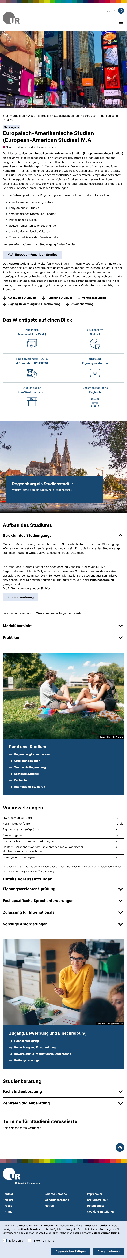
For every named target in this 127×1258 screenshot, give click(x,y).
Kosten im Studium (26, 773)
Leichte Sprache (56, 1194)
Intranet (8, 1211)
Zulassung (95, 358)
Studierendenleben (27, 760)
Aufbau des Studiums (22, 297)
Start (6, 115)
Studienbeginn (32, 387)
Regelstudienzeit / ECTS (32, 358)
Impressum (94, 1194)
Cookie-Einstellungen (101, 1211)
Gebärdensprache (57, 1199)
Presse (7, 1205)
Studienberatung (82, 304)
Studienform (95, 329)
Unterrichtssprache (95, 387)
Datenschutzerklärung (105, 1232)
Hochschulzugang (26, 1041)
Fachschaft (22, 780)
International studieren (29, 786)
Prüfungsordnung (20, 597)
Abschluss (32, 329)
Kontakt (8, 1194)
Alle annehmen (108, 1251)
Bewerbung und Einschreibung (35, 1047)
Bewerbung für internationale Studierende (42, 1053)
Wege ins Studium (39, 115)
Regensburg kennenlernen (32, 754)
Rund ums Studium (59, 297)
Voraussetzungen (94, 297)
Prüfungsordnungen (27, 1060)
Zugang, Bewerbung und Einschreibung (34, 304)
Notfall (49, 1205)
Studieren (18, 115)
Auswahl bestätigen (70, 1251)
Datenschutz (95, 1205)
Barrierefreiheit (97, 1199)
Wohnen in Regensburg (30, 767)
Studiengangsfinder (67, 115)
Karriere (8, 1199)
